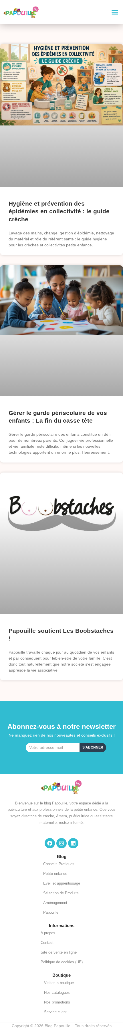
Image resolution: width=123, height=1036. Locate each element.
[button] (115, 12)
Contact (47, 942)
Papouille (50, 912)
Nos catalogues (57, 992)
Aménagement (55, 903)
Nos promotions (57, 1002)
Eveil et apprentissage (61, 883)
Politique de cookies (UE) (62, 962)
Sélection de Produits (61, 893)
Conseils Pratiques (58, 864)
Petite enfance (55, 873)
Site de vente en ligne (59, 952)
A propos (48, 933)
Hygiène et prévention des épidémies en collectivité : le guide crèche (59, 211)
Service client (55, 1012)
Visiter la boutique (59, 983)
